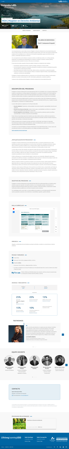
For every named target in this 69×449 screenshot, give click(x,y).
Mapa (29, 441)
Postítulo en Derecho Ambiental (34, 420)
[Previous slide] (6, 335)
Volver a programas (6, 15)
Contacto (44, 30)
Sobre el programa (27, 30)
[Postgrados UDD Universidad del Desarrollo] (11, 6)
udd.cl (3, 1)
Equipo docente (36, 30)
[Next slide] (63, 335)
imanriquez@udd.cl (24, 395)
